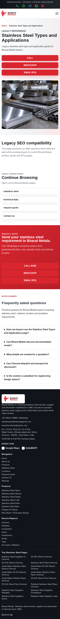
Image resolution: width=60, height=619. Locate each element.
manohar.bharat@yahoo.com (14, 425)
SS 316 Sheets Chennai (12, 563)
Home (4, 26)
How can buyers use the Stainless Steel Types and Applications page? (29, 331)
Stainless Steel (8, 468)
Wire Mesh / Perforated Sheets (15, 513)
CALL (30, 58)
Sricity (4, 538)
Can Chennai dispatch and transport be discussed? (26, 365)
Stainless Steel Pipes (11, 490)
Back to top (7, 615)
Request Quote (8, 474)
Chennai (5, 522)
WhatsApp (23, 418)
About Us (6, 461)
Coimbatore (7, 529)
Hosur (4, 532)
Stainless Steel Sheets (11, 493)
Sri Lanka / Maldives (11, 545)
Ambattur (6, 526)
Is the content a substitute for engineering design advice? (27, 378)
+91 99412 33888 (9, 418)
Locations (6, 471)
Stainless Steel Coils (11, 500)
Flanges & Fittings (10, 510)
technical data (10, 199)
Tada (4, 542)
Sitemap (5, 481)
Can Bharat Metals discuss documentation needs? (27, 344)
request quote (10, 207)
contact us (9, 216)
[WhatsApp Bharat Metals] (23, 6)
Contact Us (6, 477)
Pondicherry (7, 535)
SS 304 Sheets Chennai (41, 557)
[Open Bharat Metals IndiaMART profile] (43, 5)
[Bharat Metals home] (11, 13)
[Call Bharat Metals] (17, 5)
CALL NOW (30, 266)
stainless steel (11, 191)
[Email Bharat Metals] (30, 6)
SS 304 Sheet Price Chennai (43, 578)
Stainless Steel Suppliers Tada (44, 596)
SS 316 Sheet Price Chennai (14, 584)
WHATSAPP (30, 65)
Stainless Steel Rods (11, 503)
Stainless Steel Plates (11, 497)
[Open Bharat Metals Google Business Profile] (36, 6)
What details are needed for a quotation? (27, 354)
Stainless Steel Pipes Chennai (44, 563)
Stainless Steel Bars (10, 506)
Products (5, 465)
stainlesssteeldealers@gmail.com (16, 421)
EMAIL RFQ (30, 72)
